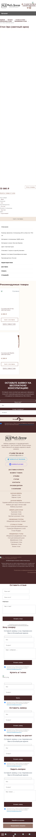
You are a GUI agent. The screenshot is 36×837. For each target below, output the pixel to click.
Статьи (16, 479)
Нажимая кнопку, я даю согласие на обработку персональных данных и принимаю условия (19, 424)
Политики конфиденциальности (26, 424)
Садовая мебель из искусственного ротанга (16, 502)
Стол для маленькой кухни (16, 538)
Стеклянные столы (16, 542)
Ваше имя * (18, 402)
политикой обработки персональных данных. (18, 625)
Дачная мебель (16, 500)
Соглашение (31, 572)
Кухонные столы (16, 512)
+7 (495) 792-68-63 (16, 453)
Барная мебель (16, 493)
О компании (16, 488)
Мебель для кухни (16, 510)
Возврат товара (16, 473)
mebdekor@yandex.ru (16, 455)
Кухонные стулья (16, 514)
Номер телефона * (18, 409)
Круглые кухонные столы (16, 516)
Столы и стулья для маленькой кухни (16, 526)
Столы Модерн (16, 530)
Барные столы (16, 495)
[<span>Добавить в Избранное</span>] (9, 299)
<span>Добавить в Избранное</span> (17, 290)
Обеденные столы (16, 534)
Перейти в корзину (18, 820)
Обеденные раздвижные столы (16, 536)
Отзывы (16, 476)
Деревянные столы (16, 540)
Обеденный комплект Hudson (16, 521)
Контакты (16, 482)
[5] (9, 834)
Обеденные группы (16, 519)
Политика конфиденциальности (25, 570)
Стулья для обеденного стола (16, 528)
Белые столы (16, 546)
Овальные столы (16, 544)
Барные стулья (16, 497)
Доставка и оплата (16, 469)
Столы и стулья (16, 524)
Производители (16, 485)
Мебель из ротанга (16, 507)
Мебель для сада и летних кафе (16, 504)
